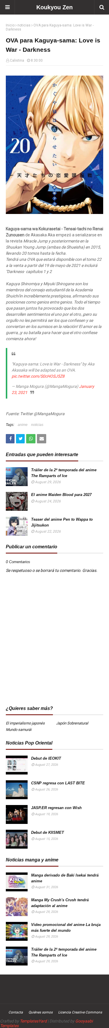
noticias (24, 25)
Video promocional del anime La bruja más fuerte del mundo (66, 927)
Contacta (15, 1012)
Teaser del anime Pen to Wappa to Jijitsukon (62, 522)
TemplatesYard (33, 1021)
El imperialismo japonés (25, 723)
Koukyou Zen (54, 7)
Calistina (17, 60)
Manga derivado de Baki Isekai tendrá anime (65, 878)
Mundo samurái (18, 729)
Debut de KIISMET (47, 832)
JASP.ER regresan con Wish (56, 808)
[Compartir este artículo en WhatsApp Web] (30, 438)
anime (23, 425)
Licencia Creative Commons (80, 1012)
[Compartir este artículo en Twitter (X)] (20, 438)
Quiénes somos (40, 1012)
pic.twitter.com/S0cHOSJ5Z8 (38, 376)
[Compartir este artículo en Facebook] (10, 438)
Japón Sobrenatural (72, 723)
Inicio (10, 25)
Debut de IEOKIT (46, 758)
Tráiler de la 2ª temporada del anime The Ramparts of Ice (64, 473)
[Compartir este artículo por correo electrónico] (41, 438)
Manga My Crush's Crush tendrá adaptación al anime (60, 903)
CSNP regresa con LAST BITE (58, 783)
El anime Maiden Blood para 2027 (61, 494)
